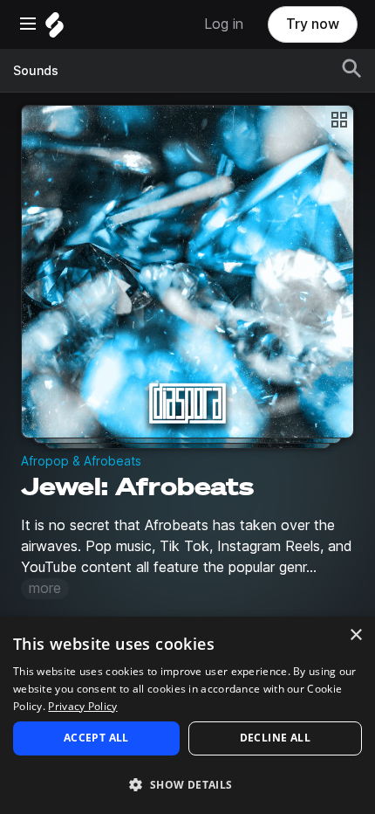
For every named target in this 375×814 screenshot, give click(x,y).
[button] (187, 784)
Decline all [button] (275, 737)
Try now (312, 24)
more (45, 588)
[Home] (54, 29)
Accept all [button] (96, 737)
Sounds (35, 71)
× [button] (355, 635)
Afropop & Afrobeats (81, 461)
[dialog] (187, 715)
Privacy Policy (82, 706)
